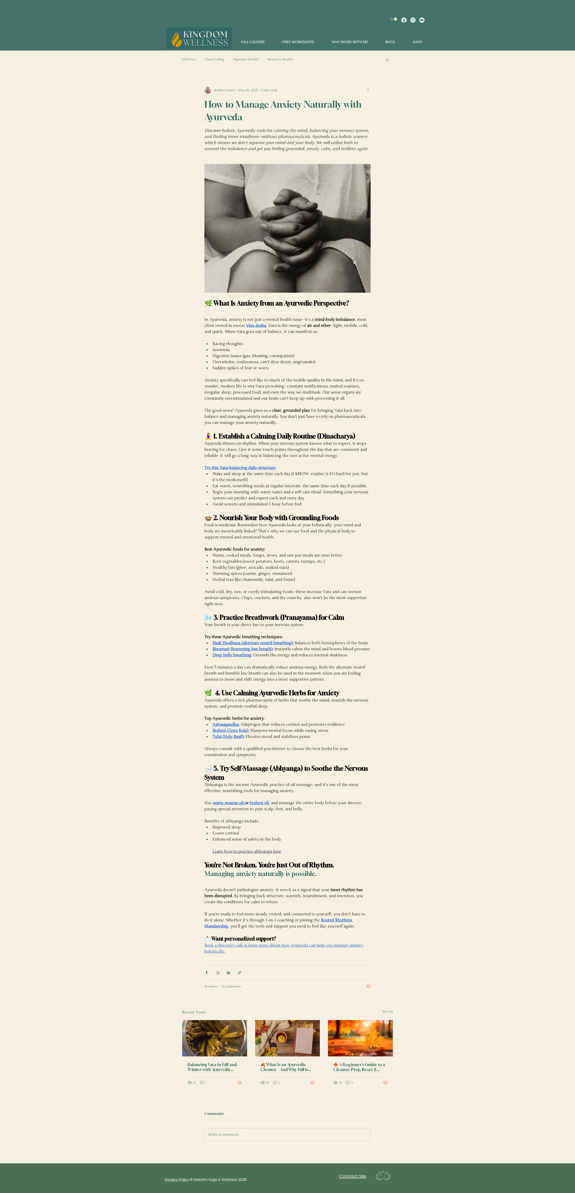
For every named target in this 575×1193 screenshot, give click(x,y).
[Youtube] (422, 20)
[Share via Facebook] (206, 972)
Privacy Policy (177, 1179)
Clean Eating (214, 59)
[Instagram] (413, 20)
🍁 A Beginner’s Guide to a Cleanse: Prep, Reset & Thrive (359, 1067)
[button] (394, 19)
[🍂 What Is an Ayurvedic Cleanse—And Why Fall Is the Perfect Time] (287, 1038)
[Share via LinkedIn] (228, 972)
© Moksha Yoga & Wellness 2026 (218, 1179)
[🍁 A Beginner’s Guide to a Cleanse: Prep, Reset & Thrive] (360, 1038)
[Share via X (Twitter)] (217, 972)
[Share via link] (239, 972)
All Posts (189, 59)
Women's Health (280, 59)
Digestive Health (246, 59)
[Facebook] (404, 20)
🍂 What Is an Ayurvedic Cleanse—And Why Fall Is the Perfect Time (284, 1067)
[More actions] (368, 90)
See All (387, 1012)
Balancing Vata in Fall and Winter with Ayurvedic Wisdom (212, 1067)
